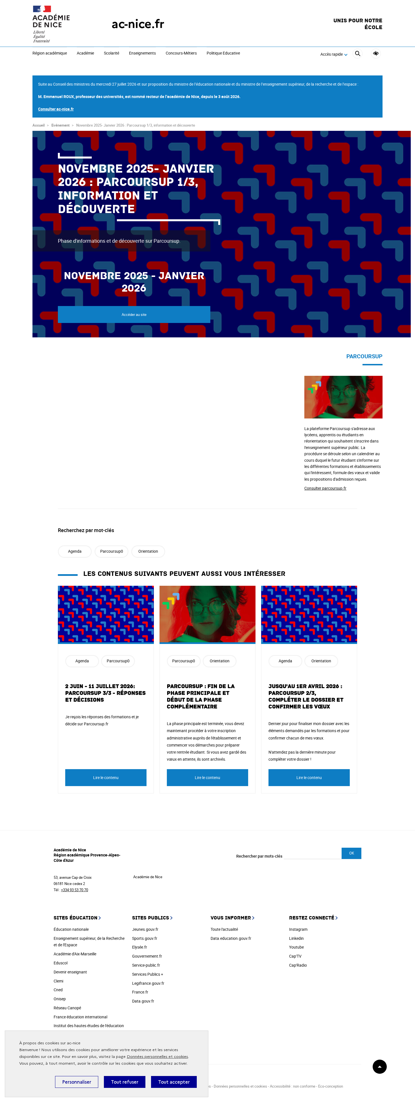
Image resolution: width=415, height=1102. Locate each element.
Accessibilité (376, 53)
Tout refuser (124, 1082)
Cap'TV (295, 956)
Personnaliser (76, 1082)
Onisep (60, 998)
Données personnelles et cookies (157, 1057)
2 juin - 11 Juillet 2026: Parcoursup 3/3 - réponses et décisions (105, 693)
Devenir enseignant (70, 972)
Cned (58, 989)
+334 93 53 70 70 (74, 889)
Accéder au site (134, 314)
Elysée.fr (139, 947)
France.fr (140, 992)
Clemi (58, 981)
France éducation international (80, 1016)
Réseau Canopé (67, 1007)
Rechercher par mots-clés (259, 856)
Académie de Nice (147, 876)
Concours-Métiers (181, 53)
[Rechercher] (357, 54)
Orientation (148, 551)
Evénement (60, 125)
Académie (85, 53)
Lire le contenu (106, 777)
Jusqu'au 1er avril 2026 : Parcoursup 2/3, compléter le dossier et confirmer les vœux (305, 696)
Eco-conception (330, 1086)
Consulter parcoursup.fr (325, 379)
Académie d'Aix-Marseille (75, 953)
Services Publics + (147, 974)
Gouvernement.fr (147, 956)
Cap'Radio (298, 965)
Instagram (298, 929)
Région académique (49, 53)
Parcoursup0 (111, 551)
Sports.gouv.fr (144, 938)
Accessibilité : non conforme (292, 1086)
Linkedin (296, 938)
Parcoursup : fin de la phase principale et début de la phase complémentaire (201, 696)
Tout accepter (174, 1082)
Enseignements (142, 53)
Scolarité (111, 53)
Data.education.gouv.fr (231, 938)
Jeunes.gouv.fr (145, 929)
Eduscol (60, 963)
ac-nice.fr (138, 24)
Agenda (75, 551)
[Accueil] (60, 24)
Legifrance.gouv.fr (148, 983)
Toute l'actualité (224, 929)
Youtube (296, 947)
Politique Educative (223, 53)
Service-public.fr (146, 965)
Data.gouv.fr (143, 1001)
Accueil (38, 125)
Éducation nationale (71, 929)
